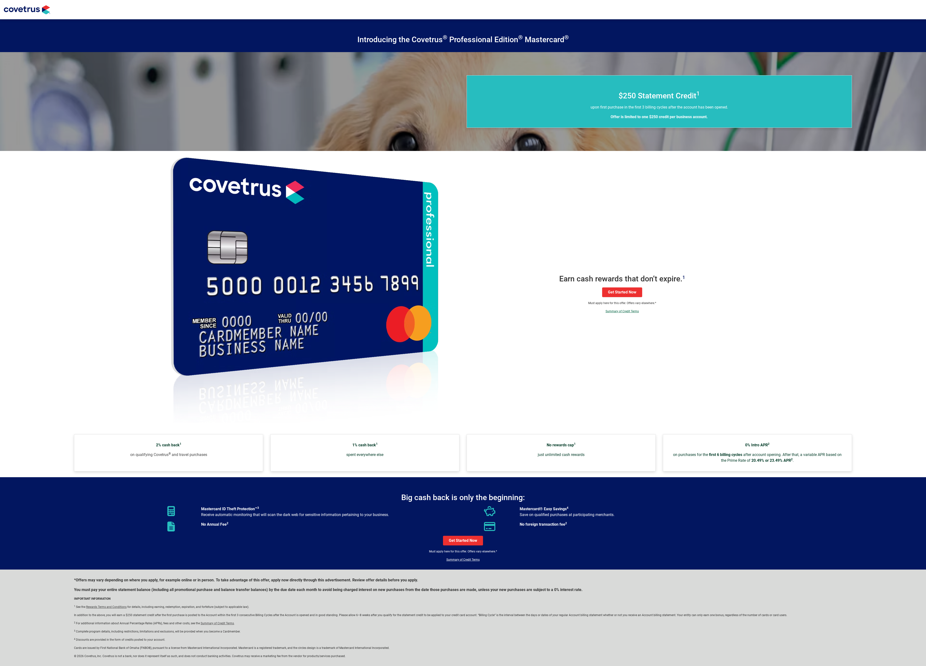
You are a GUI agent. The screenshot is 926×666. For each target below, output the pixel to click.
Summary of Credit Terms (622, 311)
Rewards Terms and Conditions (106, 607)
